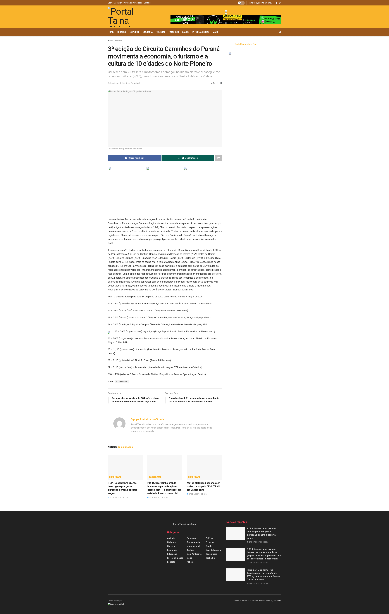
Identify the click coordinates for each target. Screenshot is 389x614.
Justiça (190, 550)
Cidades (121, 32)
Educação (172, 554)
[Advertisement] (135, 541)
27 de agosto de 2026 (118, 497)
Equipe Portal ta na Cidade (147, 419)
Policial (160, 32)
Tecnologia (211, 554)
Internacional (200, 32)
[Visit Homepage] (125, 17)
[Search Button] (280, 32)
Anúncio (171, 538)
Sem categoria (213, 550)
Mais (215, 32)
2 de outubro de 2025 (117, 83)
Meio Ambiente (193, 554)
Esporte (134, 32)
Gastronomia (193, 542)
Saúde (185, 32)
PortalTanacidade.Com (246, 44)
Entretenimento (175, 558)
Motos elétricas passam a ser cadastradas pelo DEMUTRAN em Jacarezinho (203, 486)
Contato (147, 3)
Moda (189, 558)
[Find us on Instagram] (280, 3)
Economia (172, 550)
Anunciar (118, 3)
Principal (118, 40)
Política (209, 538)
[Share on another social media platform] (218, 158)
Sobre (110, 3)
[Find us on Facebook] (276, 3)
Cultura (148, 32)
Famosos (174, 32)
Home (111, 32)
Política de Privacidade (133, 3)
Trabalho (210, 558)
